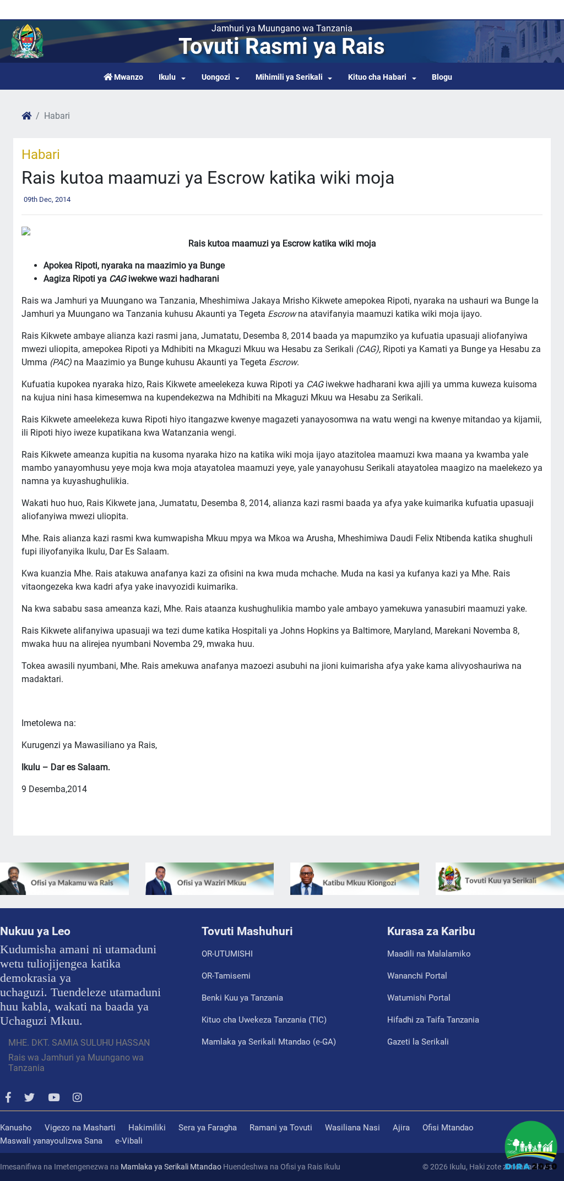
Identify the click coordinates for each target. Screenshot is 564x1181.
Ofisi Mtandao (448, 1128)
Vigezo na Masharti (80, 1128)
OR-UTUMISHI (227, 954)
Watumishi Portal (419, 998)
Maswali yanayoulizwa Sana (51, 1141)
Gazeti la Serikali (418, 1042)
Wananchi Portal (417, 976)
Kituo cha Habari (377, 77)
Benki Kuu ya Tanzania (242, 998)
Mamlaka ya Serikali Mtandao (171, 1166)
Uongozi (216, 77)
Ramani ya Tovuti (281, 1128)
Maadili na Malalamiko (429, 954)
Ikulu (167, 77)
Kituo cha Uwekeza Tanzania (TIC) (264, 1020)
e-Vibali (129, 1141)
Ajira (401, 1128)
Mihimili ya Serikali (289, 77)
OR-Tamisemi (226, 976)
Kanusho (16, 1128)
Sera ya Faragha (207, 1128)
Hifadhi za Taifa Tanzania (433, 1020)
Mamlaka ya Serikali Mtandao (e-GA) (269, 1042)
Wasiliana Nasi (352, 1128)
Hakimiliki (147, 1128)
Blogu (442, 77)
